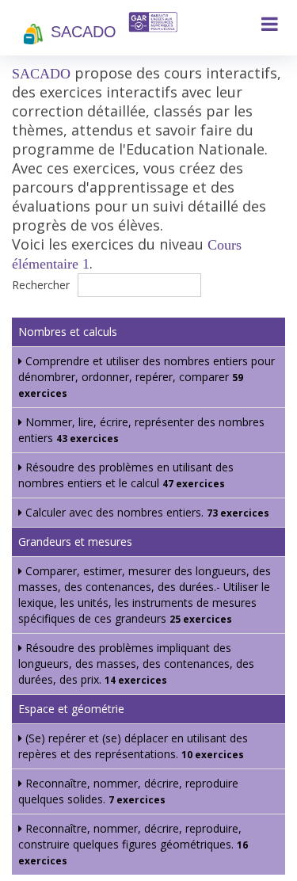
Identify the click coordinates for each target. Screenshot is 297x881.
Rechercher (42, 284)
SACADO (83, 31)
